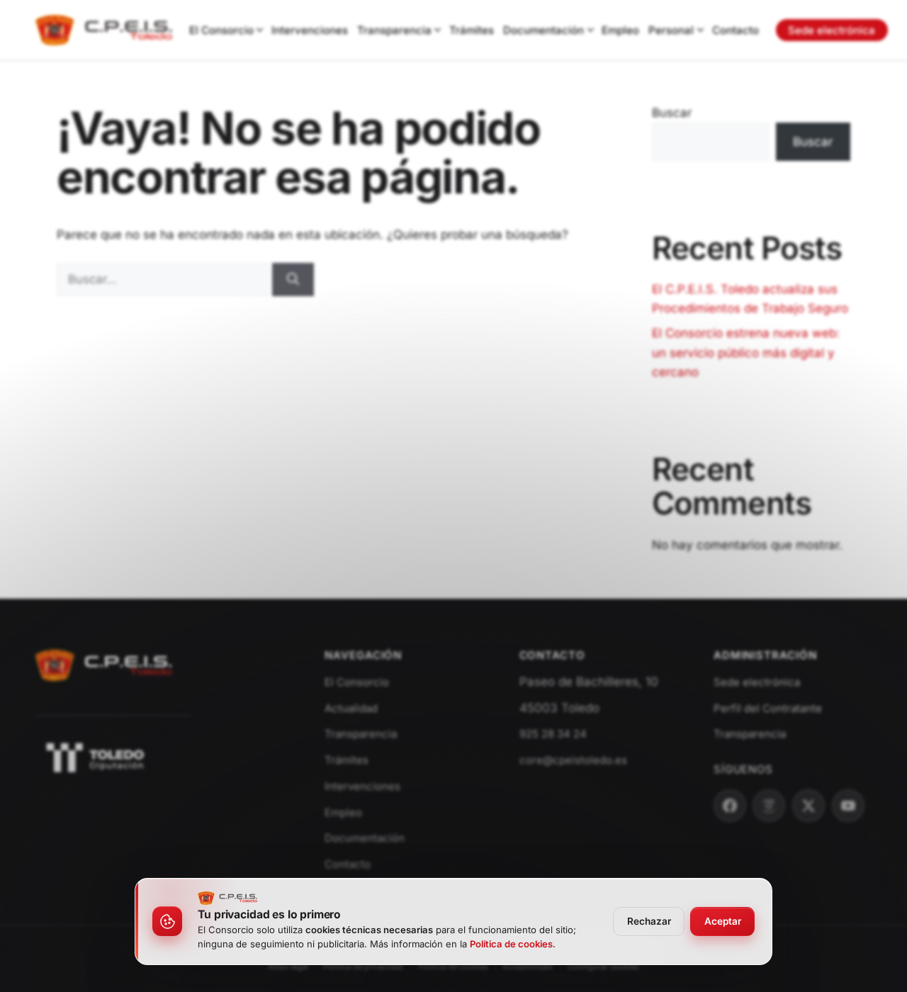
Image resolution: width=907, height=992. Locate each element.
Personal (671, 30)
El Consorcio (221, 30)
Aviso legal (288, 966)
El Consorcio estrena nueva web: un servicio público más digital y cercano (746, 352)
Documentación (543, 30)
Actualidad (351, 708)
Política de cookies (453, 966)
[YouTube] (848, 805)
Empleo (620, 30)
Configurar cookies (603, 966)
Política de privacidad (363, 966)
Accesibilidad (527, 966)
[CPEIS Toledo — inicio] (103, 30)
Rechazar (649, 921)
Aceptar (722, 921)
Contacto (735, 30)
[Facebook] (730, 805)
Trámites (471, 30)
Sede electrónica (831, 30)
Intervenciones (309, 30)
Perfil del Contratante (768, 708)
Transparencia (394, 30)
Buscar (672, 113)
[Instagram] (769, 805)
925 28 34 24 (553, 733)
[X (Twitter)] (808, 805)
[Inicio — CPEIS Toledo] (104, 688)
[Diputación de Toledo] (161, 757)
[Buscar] (293, 280)
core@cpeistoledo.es (573, 760)
